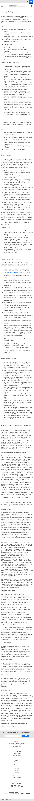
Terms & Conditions (17, 777)
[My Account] (27, 1)
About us (17, 768)
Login (15, 753)
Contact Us (17, 772)
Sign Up (18, 753)
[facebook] (12, 786)
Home (17, 763)
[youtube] (22, 786)
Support (17, 774)
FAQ (17, 766)
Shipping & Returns (17, 755)
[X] (19, 786)
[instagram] (15, 786)
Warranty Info (17, 764)
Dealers (17, 770)
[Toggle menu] (2, 6)
